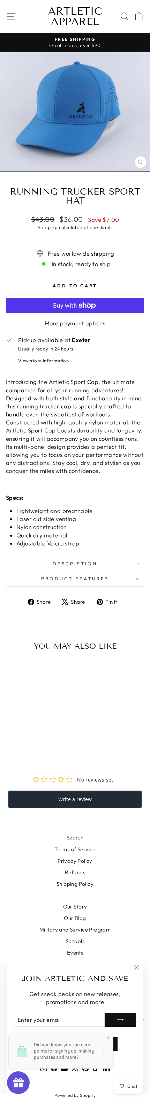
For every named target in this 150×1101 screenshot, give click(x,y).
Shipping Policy (75, 884)
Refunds (75, 872)
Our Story (75, 906)
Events (75, 952)
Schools (75, 941)
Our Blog (75, 918)
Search (75, 837)
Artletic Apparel (75, 16)
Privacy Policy (75, 861)
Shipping (48, 227)
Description (75, 563)
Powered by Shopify (75, 1095)
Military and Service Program (75, 929)
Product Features (75, 578)
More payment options (75, 323)
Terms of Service (75, 849)
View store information (43, 360)
